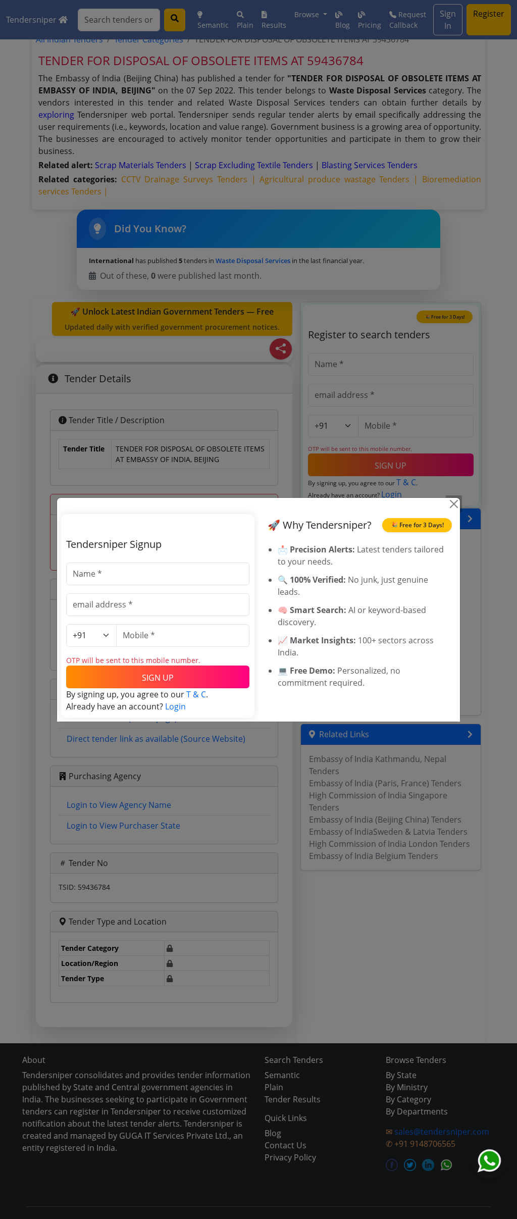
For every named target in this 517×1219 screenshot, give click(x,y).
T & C (196, 694)
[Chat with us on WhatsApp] (489, 1161)
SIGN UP (158, 677)
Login (175, 706)
